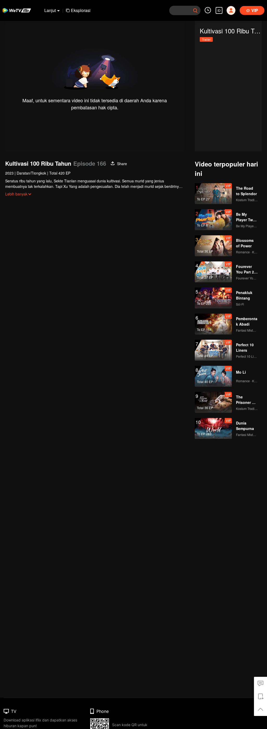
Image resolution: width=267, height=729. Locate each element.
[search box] (195, 10)
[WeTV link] (17, 10)
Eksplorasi (80, 10)
